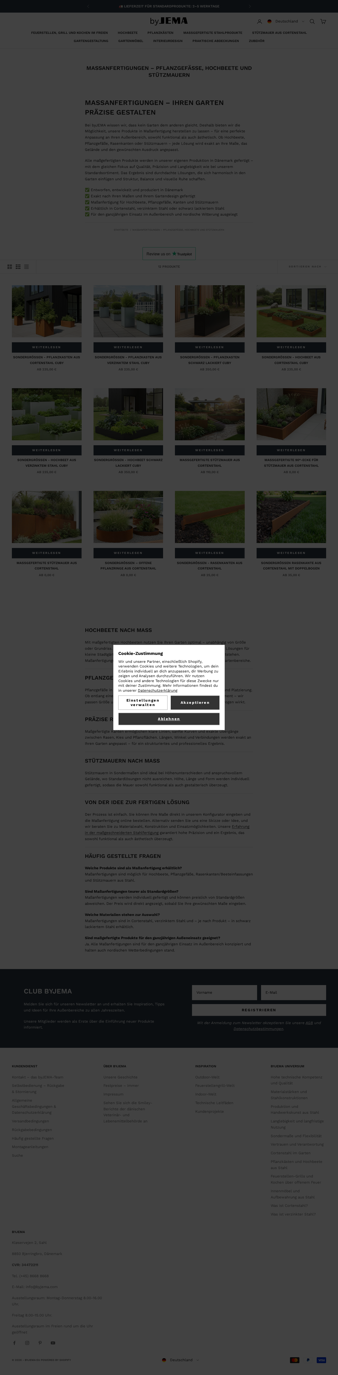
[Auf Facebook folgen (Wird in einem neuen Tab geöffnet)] (14, 1342)
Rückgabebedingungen (32, 1130)
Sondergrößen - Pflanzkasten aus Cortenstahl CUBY (46, 359)
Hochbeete (128, 33)
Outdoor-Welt (207, 1077)
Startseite (121, 229)
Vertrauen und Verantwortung (297, 1144)
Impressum (113, 1094)
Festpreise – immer (121, 1085)
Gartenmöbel (130, 41)
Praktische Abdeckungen (216, 41)
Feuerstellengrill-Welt (215, 1085)
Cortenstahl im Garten (291, 1153)
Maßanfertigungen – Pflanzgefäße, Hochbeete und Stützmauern (178, 229)
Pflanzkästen (160, 33)
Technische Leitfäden (214, 1103)
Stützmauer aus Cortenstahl (279, 33)
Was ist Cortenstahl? (289, 1205)
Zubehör (257, 41)
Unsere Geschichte (120, 1077)
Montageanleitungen (30, 1147)
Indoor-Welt (205, 1094)
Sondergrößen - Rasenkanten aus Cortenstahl (209, 565)
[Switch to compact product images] (26, 266)
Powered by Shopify (56, 1360)
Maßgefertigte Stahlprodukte (212, 33)
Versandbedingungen (30, 1121)
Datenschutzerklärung (157, 690)
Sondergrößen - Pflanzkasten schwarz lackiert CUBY (210, 359)
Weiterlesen (46, 347)
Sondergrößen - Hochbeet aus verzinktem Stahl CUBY (46, 462)
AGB (309, 1023)
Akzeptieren (195, 703)
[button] (285, 21)
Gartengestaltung (91, 41)
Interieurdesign (168, 41)
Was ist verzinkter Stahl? (293, 1214)
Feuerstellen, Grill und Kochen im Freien (69, 33)
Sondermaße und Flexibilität (296, 1136)
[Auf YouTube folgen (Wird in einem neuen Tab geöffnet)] (52, 1342)
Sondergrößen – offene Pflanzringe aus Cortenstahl (128, 565)
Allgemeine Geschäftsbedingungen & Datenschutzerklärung (34, 1106)
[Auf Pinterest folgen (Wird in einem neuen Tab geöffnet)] (40, 1342)
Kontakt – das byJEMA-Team (37, 1077)
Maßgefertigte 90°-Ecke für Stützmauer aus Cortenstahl (291, 462)
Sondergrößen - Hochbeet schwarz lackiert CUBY (128, 462)
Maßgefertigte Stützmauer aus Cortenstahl (210, 462)
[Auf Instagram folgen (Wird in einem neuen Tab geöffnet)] (27, 1342)
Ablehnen (169, 719)
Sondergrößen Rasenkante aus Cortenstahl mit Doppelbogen (291, 565)
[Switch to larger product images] (9, 266)
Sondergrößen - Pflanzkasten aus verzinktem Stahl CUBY (128, 359)
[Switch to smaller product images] (18, 266)
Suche (17, 1155)
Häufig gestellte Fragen (33, 1138)
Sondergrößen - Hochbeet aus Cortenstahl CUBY (291, 359)
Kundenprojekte (209, 1111)
